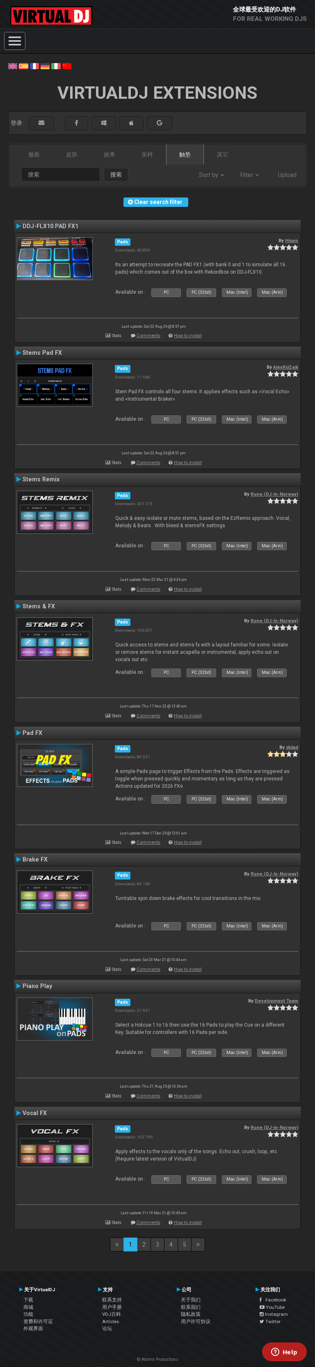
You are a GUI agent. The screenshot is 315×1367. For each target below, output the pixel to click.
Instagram (276, 1314)
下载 (28, 1300)
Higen (291, 240)
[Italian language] (55, 65)
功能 (28, 1314)
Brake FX (35, 859)
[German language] (45, 65)
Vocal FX (35, 1113)
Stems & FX (39, 606)
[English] (12, 65)
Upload (287, 175)
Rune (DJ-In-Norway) (274, 494)
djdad (292, 747)
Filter (247, 175)
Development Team (276, 1001)
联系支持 (112, 1300)
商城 (28, 1307)
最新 (34, 154)
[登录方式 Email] (41, 123)
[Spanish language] (23, 65)
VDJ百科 (111, 1314)
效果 (109, 154)
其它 (222, 154)
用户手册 (112, 1307)
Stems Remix (41, 479)
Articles (110, 1321)
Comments (148, 335)
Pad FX (32, 733)
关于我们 (191, 1300)
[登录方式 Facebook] (76, 123)
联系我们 (191, 1307)
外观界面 (33, 1328)
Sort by (209, 175)
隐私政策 (191, 1314)
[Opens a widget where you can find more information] (284, 1352)
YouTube (275, 1307)
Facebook (274, 1300)
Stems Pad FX (42, 352)
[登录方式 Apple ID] (131, 123)
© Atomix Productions (157, 1359)
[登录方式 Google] (159, 123)
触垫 (185, 154)
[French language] (34, 65)
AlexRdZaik (285, 367)
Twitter (272, 1321)
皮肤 (72, 154)
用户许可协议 (195, 1321)
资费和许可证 (38, 1321)
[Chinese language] (66, 65)
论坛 (107, 1328)
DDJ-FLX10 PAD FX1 (50, 226)
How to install (188, 335)
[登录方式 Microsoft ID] (103, 123)
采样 (147, 154)
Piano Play (37, 986)
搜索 (116, 174)
